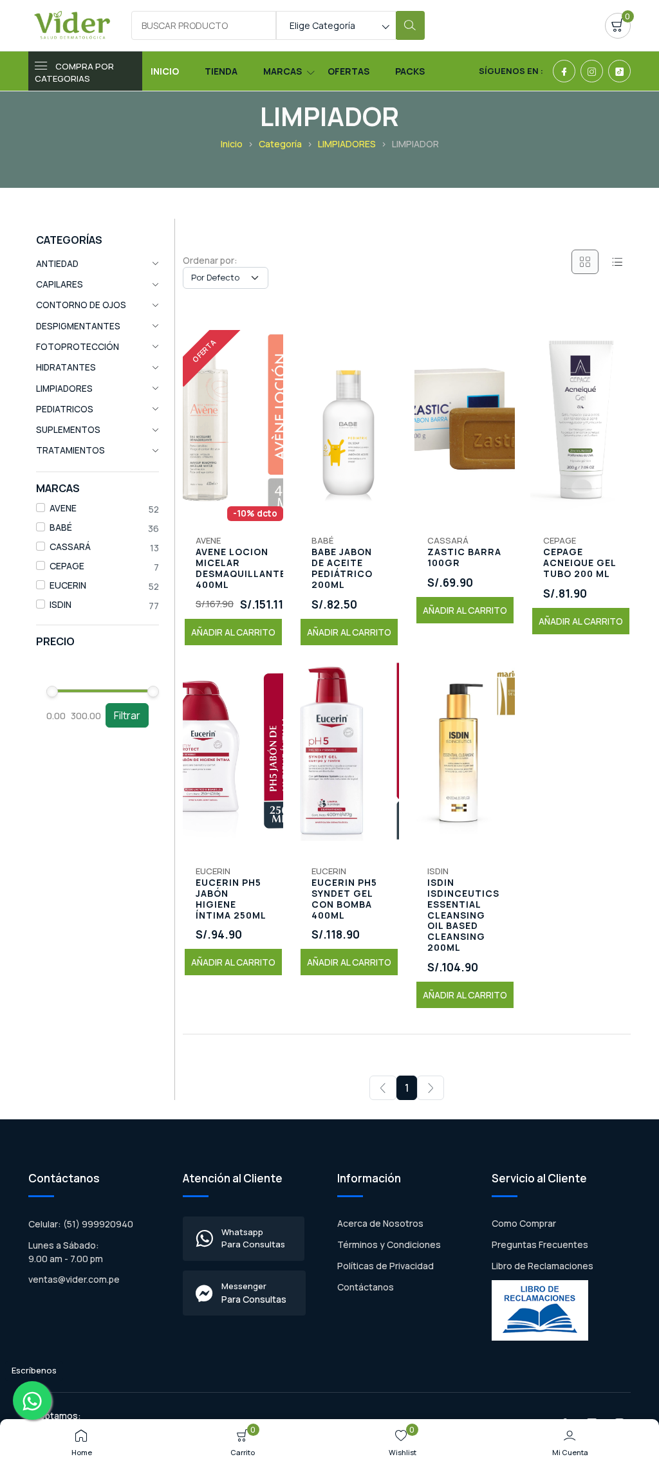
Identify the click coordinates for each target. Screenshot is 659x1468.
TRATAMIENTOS (70, 450)
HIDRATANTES (66, 367)
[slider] (52, 691)
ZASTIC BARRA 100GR (464, 558)
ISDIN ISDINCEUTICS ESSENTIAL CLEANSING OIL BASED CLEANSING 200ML (463, 915)
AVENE (63, 508)
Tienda (221, 71)
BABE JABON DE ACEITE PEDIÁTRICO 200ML (342, 568)
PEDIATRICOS (64, 409)
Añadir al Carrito (233, 632)
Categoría (280, 144)
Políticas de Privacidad (385, 1266)
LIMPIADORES (347, 144)
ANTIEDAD (57, 264)
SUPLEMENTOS (68, 430)
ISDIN (60, 604)
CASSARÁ (70, 546)
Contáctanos (365, 1287)
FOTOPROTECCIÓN (77, 347)
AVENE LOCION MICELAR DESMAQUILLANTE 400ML (241, 568)
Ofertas (348, 71)
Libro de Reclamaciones (542, 1266)
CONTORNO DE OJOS (81, 305)
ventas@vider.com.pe (74, 1279)
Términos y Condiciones (389, 1244)
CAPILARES (59, 284)
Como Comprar (524, 1223)
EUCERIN (68, 585)
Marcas (282, 71)
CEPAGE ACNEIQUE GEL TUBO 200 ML (579, 563)
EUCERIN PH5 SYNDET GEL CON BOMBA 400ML (344, 899)
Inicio (165, 71)
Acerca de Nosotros (380, 1223)
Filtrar (127, 715)
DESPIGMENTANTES (78, 326)
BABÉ (61, 527)
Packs (410, 71)
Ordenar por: (210, 260)
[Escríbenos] (32, 1400)
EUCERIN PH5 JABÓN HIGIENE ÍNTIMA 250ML (231, 899)
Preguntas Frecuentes (540, 1244)
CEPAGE (67, 566)
